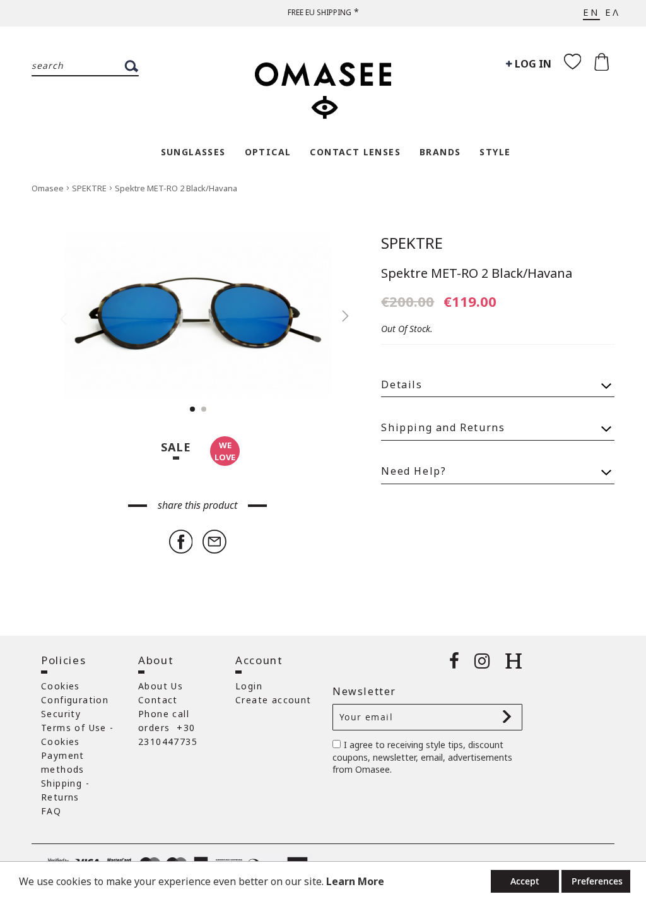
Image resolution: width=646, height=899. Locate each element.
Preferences (597, 881)
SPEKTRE (90, 188)
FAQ (51, 811)
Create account (273, 700)
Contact (158, 700)
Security (61, 714)
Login (248, 686)
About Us (160, 686)
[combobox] (85, 66)
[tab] (497, 379)
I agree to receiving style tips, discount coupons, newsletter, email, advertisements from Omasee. (422, 757)
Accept (524, 881)
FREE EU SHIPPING (319, 12)
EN (591, 12)
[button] (339, 315)
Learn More (355, 881)
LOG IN (531, 64)
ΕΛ (612, 12)
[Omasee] (323, 84)
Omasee (49, 188)
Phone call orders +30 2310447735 (167, 727)
